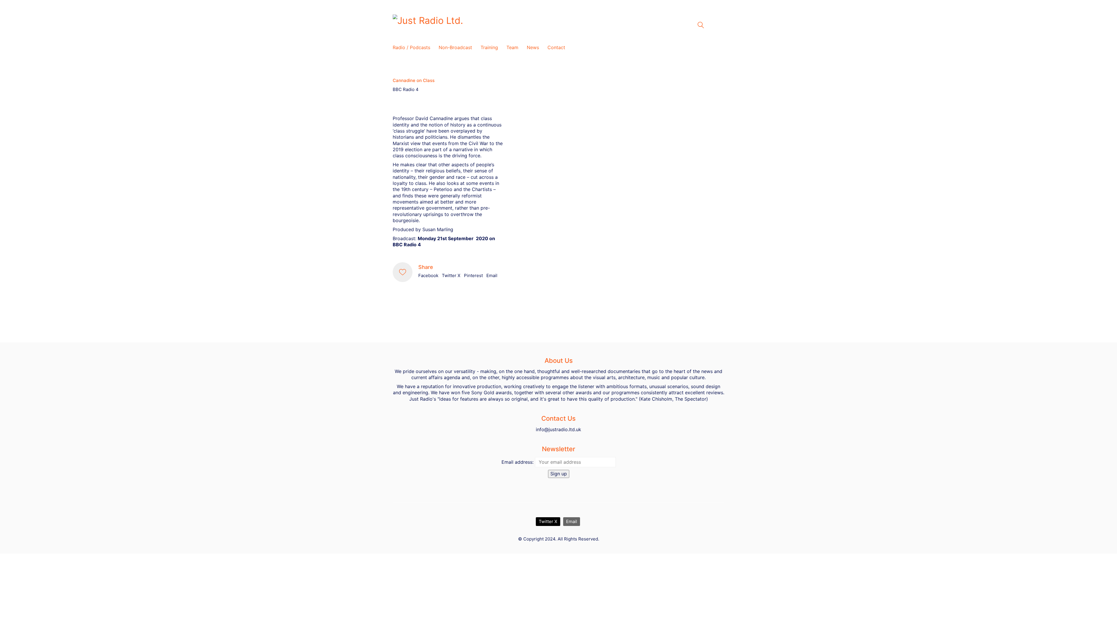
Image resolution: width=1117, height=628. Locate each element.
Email (491, 275)
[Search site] (701, 26)
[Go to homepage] (465, 25)
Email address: (517, 462)
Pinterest (473, 275)
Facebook (428, 275)
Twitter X (451, 275)
